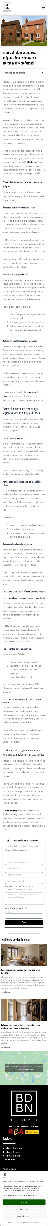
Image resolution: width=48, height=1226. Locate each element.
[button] (43, 7)
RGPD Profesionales (34, 1222)
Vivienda (10, 889)
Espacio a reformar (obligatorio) (19, 886)
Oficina (31, 889)
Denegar (24, 1209)
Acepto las (18, 908)
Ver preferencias (24, 1216)
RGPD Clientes (24, 1222)
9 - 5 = (8, 912)
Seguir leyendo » (6, 993)
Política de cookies (13, 1222)
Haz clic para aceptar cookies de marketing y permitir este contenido (24, 1067)
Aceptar (24, 1202)
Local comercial (20, 889)
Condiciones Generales (21, 908)
